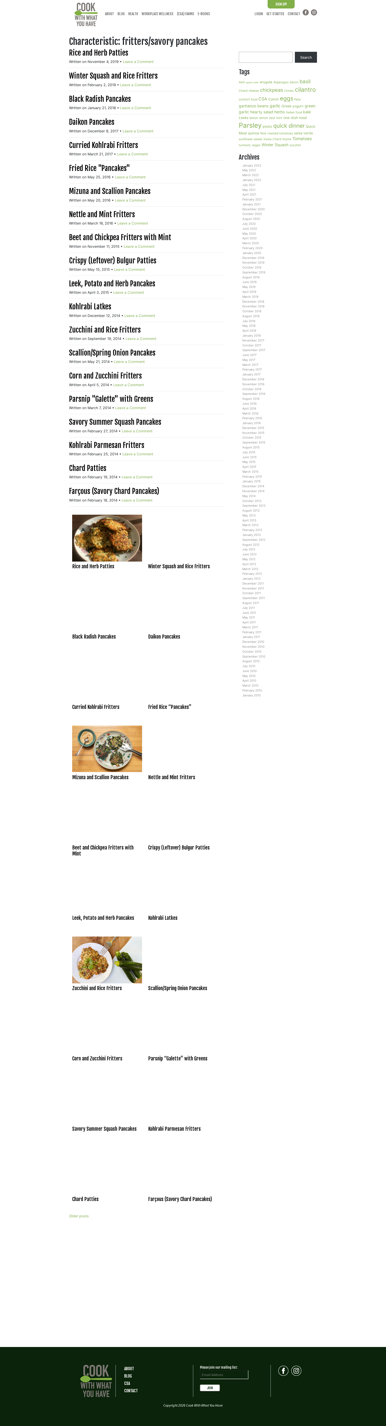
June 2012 (249, 554)
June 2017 (249, 355)
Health (133, 14)
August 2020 (251, 219)
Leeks (243, 118)
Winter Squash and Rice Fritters (113, 75)
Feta (297, 99)
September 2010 (253, 656)
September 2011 (253, 598)
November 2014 (253, 491)
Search (306, 57)
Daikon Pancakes (91, 122)
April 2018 (249, 330)
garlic (275, 105)
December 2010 (253, 641)
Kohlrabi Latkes (90, 306)
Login (259, 14)
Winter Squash (275, 144)
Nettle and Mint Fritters (102, 214)
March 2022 (250, 175)
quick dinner (289, 125)
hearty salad (261, 112)
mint (279, 118)
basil (305, 81)
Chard (243, 90)
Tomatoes (302, 138)
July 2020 (249, 223)
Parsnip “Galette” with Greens (178, 1058)
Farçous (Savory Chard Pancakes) (114, 491)
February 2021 (252, 199)
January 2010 (251, 695)
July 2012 (248, 549)
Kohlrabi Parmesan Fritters (106, 445)
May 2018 (249, 325)
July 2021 (248, 185)
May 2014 (249, 496)
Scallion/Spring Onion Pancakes (112, 352)
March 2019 (250, 296)
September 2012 (253, 539)
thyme (286, 139)
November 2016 (253, 384)
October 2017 (251, 345)
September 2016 (253, 394)
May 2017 (248, 360)
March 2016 (250, 413)
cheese (254, 90)
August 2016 (251, 398)
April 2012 (249, 564)
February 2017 (252, 369)
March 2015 (250, 471)
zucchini (295, 145)
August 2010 (251, 661)
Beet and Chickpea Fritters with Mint (120, 237)
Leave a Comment (138, 61)
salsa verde (303, 133)
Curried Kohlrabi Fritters (103, 145)
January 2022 (251, 180)
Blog (121, 14)
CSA (262, 99)
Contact (294, 14)
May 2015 (249, 462)
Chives (289, 90)
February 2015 (252, 476)
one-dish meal (295, 118)
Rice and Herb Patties (98, 52)
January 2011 (251, 637)
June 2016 (249, 403)
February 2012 (252, 573)
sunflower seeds (250, 139)
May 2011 (248, 617)
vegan (256, 145)
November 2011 (253, 588)
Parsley (250, 125)
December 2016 (253, 379)
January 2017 (251, 374)
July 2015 (248, 452)
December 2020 (253, 209)
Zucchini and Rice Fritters (105, 329)
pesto (267, 126)
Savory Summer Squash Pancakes (115, 422)
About (109, 14)
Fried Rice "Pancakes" (99, 168)
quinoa (253, 133)
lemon (254, 118)
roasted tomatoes (280, 133)
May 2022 (249, 170)
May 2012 (249, 559)
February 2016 (252, 418)
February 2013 (252, 530)
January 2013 (251, 535)
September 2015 (253, 442)
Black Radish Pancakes (100, 99)
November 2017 (253, 340)
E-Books (204, 14)
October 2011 (251, 593)
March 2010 (250, 685)
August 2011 (250, 603)
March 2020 (250, 243)
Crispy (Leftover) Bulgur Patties (112, 260)
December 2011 (253, 583)
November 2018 (253, 306)
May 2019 (249, 287)
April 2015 (249, 466)
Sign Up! (281, 4)
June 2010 (249, 671)
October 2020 (252, 214)
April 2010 (249, 680)
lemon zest (267, 118)
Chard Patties (87, 468)
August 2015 (251, 447)
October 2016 (251, 389)
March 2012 (250, 569)
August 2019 (251, 277)
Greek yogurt (293, 106)
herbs (279, 112)
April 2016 (249, 408)
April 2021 (249, 194)
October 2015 (251, 437)
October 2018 (251, 311)
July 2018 (248, 321)
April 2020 (249, 238)
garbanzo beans (254, 106)
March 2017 (250, 364)
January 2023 (251, 165)
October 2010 (251, 651)
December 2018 (253, 301)
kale (307, 112)
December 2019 (253, 258)
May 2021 (249, 190)
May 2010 (249, 676)
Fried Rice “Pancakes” (169, 707)
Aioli (242, 82)
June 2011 (249, 612)
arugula (266, 82)
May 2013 (249, 515)
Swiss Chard (272, 139)
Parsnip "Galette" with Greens (111, 399)
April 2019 (249, 292)
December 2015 (253, 428)
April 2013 (249, 520)
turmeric (245, 145)
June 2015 (249, 457)
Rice (263, 133)
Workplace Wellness (157, 14)
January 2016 (251, 423)
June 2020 (249, 228)
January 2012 (251, 578)
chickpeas (271, 90)
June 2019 (249, 282)
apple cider (252, 82)
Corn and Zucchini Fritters (105, 375)
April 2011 (249, 622)
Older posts (79, 1216)
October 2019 (251, 267)
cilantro (305, 89)
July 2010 (248, 666)
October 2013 (251, 501)
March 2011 (250, 627)
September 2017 (253, 350)
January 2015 (251, 481)
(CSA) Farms (185, 14)
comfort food (248, 99)
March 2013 (250, 525)
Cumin (273, 99)
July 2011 (248, 608)
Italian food (294, 112)
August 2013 (251, 510)
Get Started (275, 14)
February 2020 (252, 248)
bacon (294, 82)
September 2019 (253, 272)
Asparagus (281, 82)
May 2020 (249, 233)
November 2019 (253, 262)
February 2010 (252, 690)
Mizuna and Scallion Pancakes (110, 191)
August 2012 (251, 544)
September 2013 (253, 505)
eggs (286, 98)
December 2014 (253, 486)
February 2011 (252, 632)
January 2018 (251, 335)
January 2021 (251, 204)
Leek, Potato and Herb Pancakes (112, 283)
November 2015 (253, 433)
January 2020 (251, 253)
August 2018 (251, 316)
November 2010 (253, 646)
